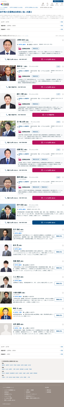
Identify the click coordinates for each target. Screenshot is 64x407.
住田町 (20, 373)
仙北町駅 (26, 264)
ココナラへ (4, 1)
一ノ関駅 (26, 312)
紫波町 (25, 365)
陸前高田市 (12, 373)
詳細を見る (59, 236)
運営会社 (49, 390)
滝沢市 (11, 365)
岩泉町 (31, 373)
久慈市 (3, 377)
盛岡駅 (30, 44)
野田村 (17, 377)
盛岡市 (24, 44)
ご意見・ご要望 (30, 390)
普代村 (10, 377)
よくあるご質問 (8, 398)
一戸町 (28, 377)
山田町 (27, 373)
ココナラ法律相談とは (9, 390)
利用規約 (28, 392)
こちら (27, 35)
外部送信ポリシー (30, 396)
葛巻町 (18, 365)
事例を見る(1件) (36, 159)
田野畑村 (35, 373)
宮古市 (3, 373)
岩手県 (20, 44)
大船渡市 (7, 373)
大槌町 (24, 373)
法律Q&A (6, 392)
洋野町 (24, 377)
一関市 (20, 312)
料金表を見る (35, 48)
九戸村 (21, 377)
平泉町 (30, 369)
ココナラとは (7, 396)
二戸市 (7, 377)
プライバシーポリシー (31, 394)
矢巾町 (29, 365)
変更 (62, 22)
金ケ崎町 (26, 369)
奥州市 (17, 369)
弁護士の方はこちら (58, 1)
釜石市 (17, 373)
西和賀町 (22, 369)
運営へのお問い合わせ (9, 400)
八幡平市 (7, 365)
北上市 (7, 369)
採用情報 (49, 392)
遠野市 (10, 369)
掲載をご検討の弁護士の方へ (33, 398)
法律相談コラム (8, 394)
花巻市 (3, 369)
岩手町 (22, 365)
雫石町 (15, 365)
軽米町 (14, 377)
